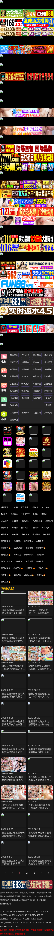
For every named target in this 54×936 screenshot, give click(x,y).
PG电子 (4, 514)
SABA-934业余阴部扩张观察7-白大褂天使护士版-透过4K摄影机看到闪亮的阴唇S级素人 (39, 670)
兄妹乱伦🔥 (43, 568)
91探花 (25, 376)
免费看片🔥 (6, 548)
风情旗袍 (14, 390)
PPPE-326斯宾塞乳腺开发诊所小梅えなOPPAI (39, 807)
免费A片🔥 (30, 568)
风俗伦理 (48, 412)
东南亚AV (48, 369)
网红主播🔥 (6, 581)
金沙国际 (40, 554)
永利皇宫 (40, 541)
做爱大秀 (29, 561)
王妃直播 (45, 527)
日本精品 (25, 362)
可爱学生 (37, 383)
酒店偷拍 (24, 527)
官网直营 (35, 507)
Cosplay (36, 362)
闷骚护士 (48, 390)
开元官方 (17, 554)
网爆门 (48, 398)
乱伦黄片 (5, 534)
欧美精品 (37, 355)
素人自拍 (48, 362)
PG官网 (15, 507)
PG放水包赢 (37, 521)
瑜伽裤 (37, 390)
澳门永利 (45, 507)
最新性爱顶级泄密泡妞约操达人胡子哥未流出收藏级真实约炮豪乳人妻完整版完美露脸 (39, 642)
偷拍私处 (15, 534)
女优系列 (25, 383)
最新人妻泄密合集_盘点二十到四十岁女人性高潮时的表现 (39, 696)
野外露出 (48, 376)
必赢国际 (15, 521)
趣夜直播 (25, 534)
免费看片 (19, 561)
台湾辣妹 (14, 369)
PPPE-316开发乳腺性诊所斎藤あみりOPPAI (13, 806)
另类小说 (14, 419)
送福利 (35, 514)
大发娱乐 (17, 541)
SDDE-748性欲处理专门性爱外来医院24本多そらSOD (13, 668)
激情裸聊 (29, 548)
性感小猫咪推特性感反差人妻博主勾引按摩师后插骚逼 (13, 613)
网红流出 (37, 376)
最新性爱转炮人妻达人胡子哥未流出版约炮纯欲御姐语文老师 (39, 724)
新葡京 (44, 514)
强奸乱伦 (25, 355)
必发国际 (46, 534)
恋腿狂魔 (48, 383)
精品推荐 (14, 355)
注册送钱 (14, 514)
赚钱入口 (17, 575)
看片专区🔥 (6, 575)
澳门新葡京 (5, 541)
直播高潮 (49, 521)
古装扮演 (14, 383)
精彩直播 (5, 527)
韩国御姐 (25, 369)
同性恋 (48, 405)
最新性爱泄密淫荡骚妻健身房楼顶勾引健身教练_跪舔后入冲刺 (39, 752)
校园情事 (25, 412)
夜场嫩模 (36, 534)
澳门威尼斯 (5, 568)
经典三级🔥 (18, 568)
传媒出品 (14, 405)
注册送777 (25, 514)
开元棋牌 (24, 507)
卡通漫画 (14, 398)
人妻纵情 (37, 412)
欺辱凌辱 (14, 376)
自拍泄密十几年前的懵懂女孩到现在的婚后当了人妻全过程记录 (39, 835)
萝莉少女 (48, 355)
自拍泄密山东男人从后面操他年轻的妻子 (13, 862)
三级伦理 (14, 362)
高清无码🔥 (29, 575)
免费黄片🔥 (41, 548)
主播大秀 (35, 527)
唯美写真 (37, 398)
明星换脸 (25, 390)
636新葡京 (18, 548)
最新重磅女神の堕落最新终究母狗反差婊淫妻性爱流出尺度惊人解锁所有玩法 (13, 726)
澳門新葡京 (28, 541)
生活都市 (14, 412)
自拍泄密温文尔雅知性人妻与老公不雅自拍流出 (39, 863)
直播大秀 (40, 561)
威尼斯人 (5, 507)
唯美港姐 (37, 369)
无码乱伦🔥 (6, 554)
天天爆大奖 (28, 554)
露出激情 (25, 398)
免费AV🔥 (41, 575)
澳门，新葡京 (6, 561)
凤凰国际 (25, 521)
